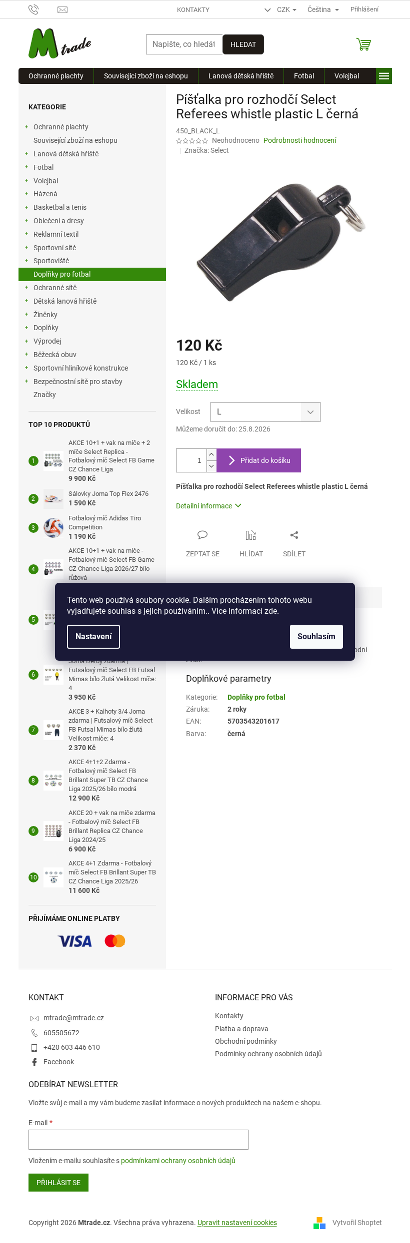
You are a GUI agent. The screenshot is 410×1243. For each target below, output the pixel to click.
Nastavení (94, 636)
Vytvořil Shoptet (357, 1223)
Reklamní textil (56, 234)
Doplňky (46, 328)
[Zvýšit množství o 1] (211, 454)
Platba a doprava (241, 1029)
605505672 (62, 1033)
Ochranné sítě (55, 288)
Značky (45, 395)
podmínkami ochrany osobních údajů (178, 1161)
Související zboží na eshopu (76, 140)
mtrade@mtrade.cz (74, 1018)
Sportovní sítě (55, 248)
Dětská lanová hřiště (65, 301)
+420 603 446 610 (72, 1047)
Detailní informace (204, 506)
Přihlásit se (58, 1183)
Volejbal (46, 181)
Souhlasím (317, 636)
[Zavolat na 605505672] (43, 8)
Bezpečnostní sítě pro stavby (78, 382)
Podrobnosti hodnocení (300, 140)
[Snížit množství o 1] (211, 466)
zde (270, 611)
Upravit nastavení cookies (237, 1223)
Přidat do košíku (265, 460)
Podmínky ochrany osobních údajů (268, 1054)
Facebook (59, 1062)
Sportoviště (51, 261)
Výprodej (47, 341)
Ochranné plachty (61, 127)
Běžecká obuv (55, 355)
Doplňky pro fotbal (62, 274)
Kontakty (193, 9)
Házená (46, 194)
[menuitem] (56, 76)
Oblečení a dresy (59, 221)
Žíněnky (46, 315)
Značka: (206, 150)
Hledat (243, 44)
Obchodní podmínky (246, 1041)
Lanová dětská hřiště (66, 154)
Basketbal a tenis (60, 207)
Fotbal (44, 167)
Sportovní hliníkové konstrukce (81, 368)
